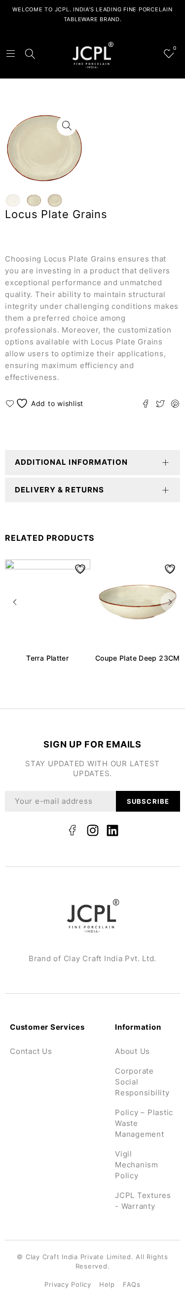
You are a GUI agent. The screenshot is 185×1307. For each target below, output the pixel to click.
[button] (15, 602)
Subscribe (148, 801)
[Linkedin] (112, 830)
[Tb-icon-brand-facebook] (72, 830)
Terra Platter (47, 658)
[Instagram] (92, 830)
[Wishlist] (45, 403)
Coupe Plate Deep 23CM (137, 658)
